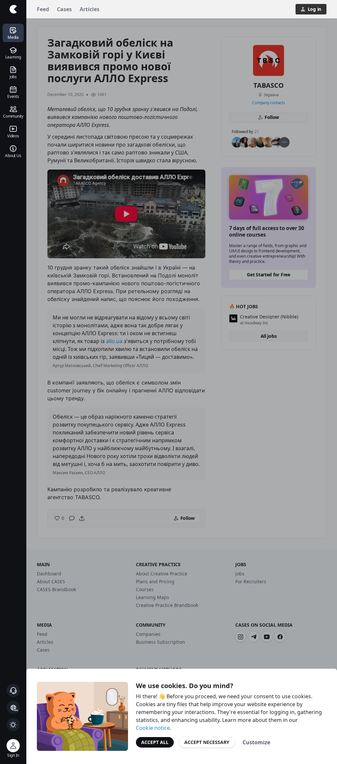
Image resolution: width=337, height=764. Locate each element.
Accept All (154, 742)
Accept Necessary (206, 742)
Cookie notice (153, 727)
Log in (314, 9)
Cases (64, 9)
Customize (256, 742)
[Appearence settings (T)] (13, 724)
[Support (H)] (13, 690)
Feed (43, 9)
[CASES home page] (13, 9)
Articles (89, 9)
